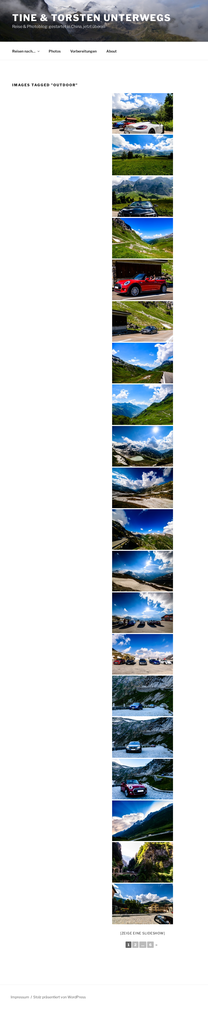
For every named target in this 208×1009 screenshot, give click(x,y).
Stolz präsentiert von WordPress (59, 997)
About (111, 51)
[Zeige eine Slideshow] (142, 933)
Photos (55, 51)
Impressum (20, 997)
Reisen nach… (24, 51)
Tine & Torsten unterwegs (91, 17)
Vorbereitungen (83, 51)
